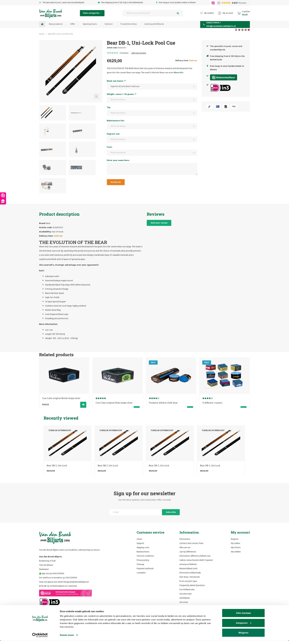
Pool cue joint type (188, 581)
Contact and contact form (191, 543)
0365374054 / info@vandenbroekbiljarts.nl (221, 24)
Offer (72, 24)
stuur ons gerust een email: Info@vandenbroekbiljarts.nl (64, 582)
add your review (138, 53)
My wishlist (236, 552)
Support (140, 543)
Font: (109, 147)
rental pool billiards (154, 24)
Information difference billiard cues (195, 556)
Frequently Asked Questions (192, 585)
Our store (183, 602)
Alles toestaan (243, 613)
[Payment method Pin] (217, 106)
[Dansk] (245, 30)
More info (178, 72)
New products (56, 24)
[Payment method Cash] (209, 106)
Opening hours (90, 24)
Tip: (109, 107)
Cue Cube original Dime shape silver (113, 403)
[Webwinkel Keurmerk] (65, 593)
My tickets (236, 547)
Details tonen (67, 635)
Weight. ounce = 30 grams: (121, 94)
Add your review (159, 223)
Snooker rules (185, 594)
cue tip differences (187, 552)
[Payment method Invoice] (225, 106)
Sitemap (140, 564)
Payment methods (145, 568)
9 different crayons (212, 403)
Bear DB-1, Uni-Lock (57, 466)
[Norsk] (249, 30)
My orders (235, 543)
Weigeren (243, 632)
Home (41, 34)
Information (184, 539)
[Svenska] (242, 30)
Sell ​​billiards (184, 598)
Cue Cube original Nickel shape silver (61, 398)
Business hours (143, 552)
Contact (108, 24)
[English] (239, 30)
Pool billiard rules (187, 589)
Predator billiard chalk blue (163, 403)
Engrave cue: (113, 134)
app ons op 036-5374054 (52, 573)
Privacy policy (143, 560)
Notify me (116, 182)
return (139, 539)
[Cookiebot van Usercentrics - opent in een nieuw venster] (40, 635)
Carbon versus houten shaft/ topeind (196, 560)
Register (234, 539)
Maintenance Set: (115, 120)
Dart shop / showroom (189, 577)
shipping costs (143, 547)
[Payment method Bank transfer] (234, 106)
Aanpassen (242, 622)
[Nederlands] (236, 30)
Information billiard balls (190, 573)
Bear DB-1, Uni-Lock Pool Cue (60, 34)
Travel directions (128, 24)
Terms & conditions (145, 556)
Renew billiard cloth (188, 568)
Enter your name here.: (118, 160)
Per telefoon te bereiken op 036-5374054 (58, 578)
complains (141, 573)
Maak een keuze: (116, 81)
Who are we (184, 547)
